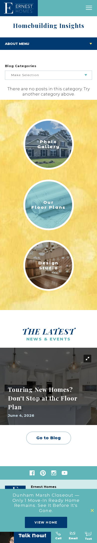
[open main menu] (89, 8)
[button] (93, 510)
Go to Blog (48, 437)
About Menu (17, 44)
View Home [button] (46, 522)
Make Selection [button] (25, 75)
